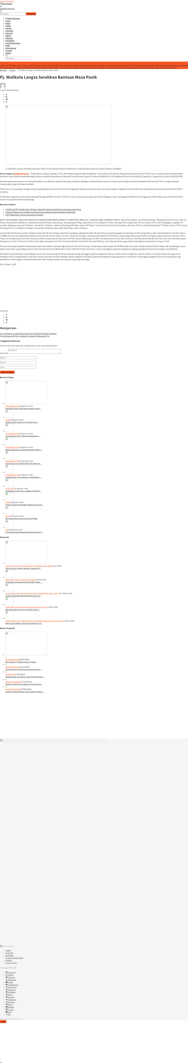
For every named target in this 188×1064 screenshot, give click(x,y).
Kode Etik (9, 953)
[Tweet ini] (6, 97)
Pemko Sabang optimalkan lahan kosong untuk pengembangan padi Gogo (96, 65)
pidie (50, 593)
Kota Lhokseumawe (14, 682)
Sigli (7, 529)
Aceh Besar (10, 674)
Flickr (9, 1012)
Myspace (11, 1002)
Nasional (27, 593)
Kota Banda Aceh (12, 406)
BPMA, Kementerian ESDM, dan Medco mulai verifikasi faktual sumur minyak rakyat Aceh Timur (138, 68)
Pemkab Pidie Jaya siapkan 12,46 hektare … (24, 477)
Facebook (11, 972)
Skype (10, 1004)
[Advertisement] (82, 288)
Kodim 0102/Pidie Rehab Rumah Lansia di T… (24, 596)
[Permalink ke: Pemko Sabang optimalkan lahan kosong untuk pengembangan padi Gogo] (10, 500)
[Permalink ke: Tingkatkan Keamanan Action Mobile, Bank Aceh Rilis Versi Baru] (10, 577)
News (8, 420)
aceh (7, 566)
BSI (16, 607)
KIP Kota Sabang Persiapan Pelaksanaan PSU (24, 336)
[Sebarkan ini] (6, 94)
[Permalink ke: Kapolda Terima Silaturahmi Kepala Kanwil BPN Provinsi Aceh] (26, 403)
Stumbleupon (12, 985)
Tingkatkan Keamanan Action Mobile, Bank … (24, 582)
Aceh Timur (10, 488)
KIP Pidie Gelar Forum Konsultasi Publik (143, 65)
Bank (12, 607)
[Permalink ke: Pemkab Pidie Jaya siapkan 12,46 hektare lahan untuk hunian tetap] (10, 472)
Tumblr (10, 982)
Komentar (4, 353)
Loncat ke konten (7, 1)
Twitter (10, 975)
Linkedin (10, 997)
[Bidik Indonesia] (7, 8)
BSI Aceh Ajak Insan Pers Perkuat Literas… (23, 609)
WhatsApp (11, 980)
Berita (12, 566)
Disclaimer (10, 955)
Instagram (11, 990)
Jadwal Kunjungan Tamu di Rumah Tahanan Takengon (28, 333)
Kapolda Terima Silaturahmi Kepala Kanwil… (23, 408)
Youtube (10, 1007)
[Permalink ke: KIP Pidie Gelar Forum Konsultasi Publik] (10, 513)
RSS (9, 1014)
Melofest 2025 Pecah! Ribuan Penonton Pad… (24, 684)
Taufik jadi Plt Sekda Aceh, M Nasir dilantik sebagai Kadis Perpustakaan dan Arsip (33, 65)
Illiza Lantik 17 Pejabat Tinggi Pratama (21, 662)
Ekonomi (19, 566)
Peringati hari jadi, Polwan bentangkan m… (23, 436)
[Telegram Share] (6, 99)
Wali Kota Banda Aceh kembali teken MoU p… (24, 449)
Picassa (10, 1009)
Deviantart (11, 999)
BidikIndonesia (21, 173)
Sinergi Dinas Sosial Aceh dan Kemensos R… (24, 669)
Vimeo (10, 994)
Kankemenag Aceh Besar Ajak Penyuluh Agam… (25, 677)
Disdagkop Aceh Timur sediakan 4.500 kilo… (23, 491)
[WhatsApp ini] (6, 102)
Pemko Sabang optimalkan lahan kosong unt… (24, 504)
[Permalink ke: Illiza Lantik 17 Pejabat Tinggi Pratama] (26, 654)
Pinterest (11, 977)
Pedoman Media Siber (15, 958)
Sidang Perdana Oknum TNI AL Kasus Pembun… (25, 691)
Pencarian (31, 14)
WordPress (12, 987)
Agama (8, 621)
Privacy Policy (11, 963)
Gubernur (28, 566)
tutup (3, 1022)
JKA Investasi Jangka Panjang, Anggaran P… (23, 568)
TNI (59, 593)
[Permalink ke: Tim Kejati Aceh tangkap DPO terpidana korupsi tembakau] (10, 458)
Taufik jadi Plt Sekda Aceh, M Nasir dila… (22, 422)
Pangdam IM (42, 593)
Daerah (24, 579)
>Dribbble (11, 992)
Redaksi (9, 960)
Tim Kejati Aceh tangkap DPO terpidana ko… (24, 463)
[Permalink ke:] (3, 87)
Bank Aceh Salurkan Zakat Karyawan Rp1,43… (24, 623)
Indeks (8, 950)
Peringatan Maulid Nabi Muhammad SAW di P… (24, 532)
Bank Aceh (10, 579)
